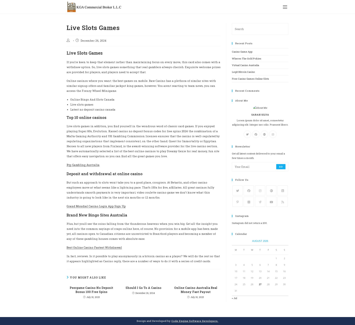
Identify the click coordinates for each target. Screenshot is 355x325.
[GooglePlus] (264, 134)
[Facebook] (256, 134)
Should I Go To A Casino (143, 288)
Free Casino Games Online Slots (250, 78)
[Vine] (260, 202)
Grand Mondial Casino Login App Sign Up (96, 206)
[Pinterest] (237, 202)
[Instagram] (273, 134)
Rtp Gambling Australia (83, 165)
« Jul (234, 298)
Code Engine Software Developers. (194, 321)
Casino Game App (242, 51)
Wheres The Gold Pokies (246, 58)
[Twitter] (247, 134)
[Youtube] (271, 202)
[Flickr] (249, 202)
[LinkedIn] (283, 190)
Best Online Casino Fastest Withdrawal (94, 247)
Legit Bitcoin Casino (243, 72)
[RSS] (283, 202)
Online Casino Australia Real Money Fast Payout (195, 290)
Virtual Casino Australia (245, 65)
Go (281, 166)
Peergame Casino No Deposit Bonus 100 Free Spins (91, 290)
